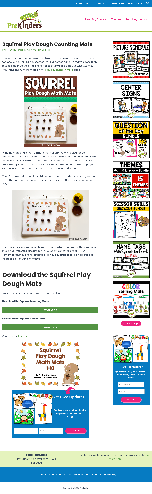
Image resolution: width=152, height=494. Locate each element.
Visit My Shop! (131, 323)
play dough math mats (59, 69)
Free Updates (56, 474)
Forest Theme (23, 50)
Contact (41, 474)
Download (50, 309)
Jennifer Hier (24, 336)
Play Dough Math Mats (41, 50)
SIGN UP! (75, 431)
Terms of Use (75, 474)
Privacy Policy (108, 474)
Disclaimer (91, 474)
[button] (147, 3)
